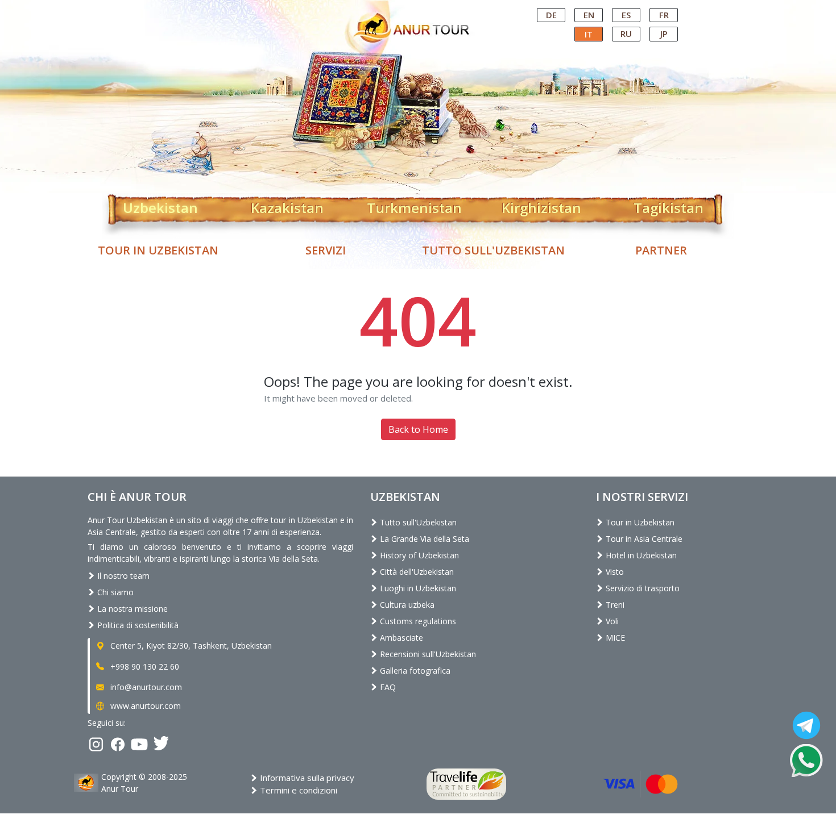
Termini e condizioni (297, 790)
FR (664, 14)
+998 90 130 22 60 (143, 666)
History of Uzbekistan (418, 555)
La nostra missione (131, 608)
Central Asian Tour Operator (417, 10)
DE (551, 14)
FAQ (387, 687)
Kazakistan (287, 205)
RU (626, 33)
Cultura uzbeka (406, 604)
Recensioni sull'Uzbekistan (427, 654)
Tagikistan (668, 205)
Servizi (325, 250)
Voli (611, 621)
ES (626, 14)
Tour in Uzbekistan (158, 250)
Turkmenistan (414, 205)
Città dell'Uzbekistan (416, 571)
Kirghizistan (541, 205)
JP (664, 33)
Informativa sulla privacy (306, 777)
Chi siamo (114, 592)
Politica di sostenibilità (137, 625)
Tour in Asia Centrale (642, 538)
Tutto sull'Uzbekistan (493, 250)
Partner (661, 250)
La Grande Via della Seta (423, 538)
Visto (613, 571)
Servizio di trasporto (641, 588)
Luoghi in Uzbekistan (417, 588)
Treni (613, 604)
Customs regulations (417, 621)
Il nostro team (122, 575)
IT (589, 34)
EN (588, 14)
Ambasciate (400, 637)
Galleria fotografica (414, 670)
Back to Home (418, 429)
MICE (614, 637)
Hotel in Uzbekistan (640, 555)
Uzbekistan (160, 205)
